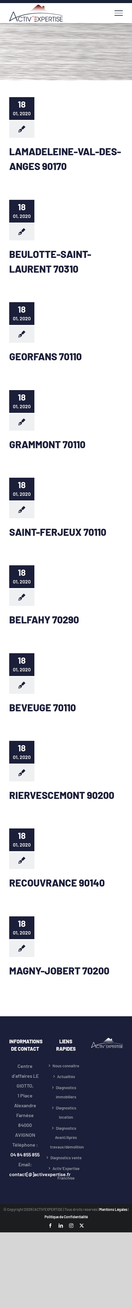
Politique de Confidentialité (66, 1217)
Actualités (66, 1076)
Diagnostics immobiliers (66, 1092)
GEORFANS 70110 (45, 356)
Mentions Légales (113, 1209)
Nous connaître (65, 1065)
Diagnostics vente (66, 1157)
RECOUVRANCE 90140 (57, 882)
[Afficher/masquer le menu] (119, 12)
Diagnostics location (66, 1112)
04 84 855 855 (25, 1154)
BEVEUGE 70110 (42, 707)
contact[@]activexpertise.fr (40, 1174)
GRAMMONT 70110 (47, 444)
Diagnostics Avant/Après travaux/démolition (66, 1137)
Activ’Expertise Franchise (66, 1173)
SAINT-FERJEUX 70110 (57, 532)
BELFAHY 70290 (44, 619)
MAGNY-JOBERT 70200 (59, 970)
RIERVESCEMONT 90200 (61, 795)
